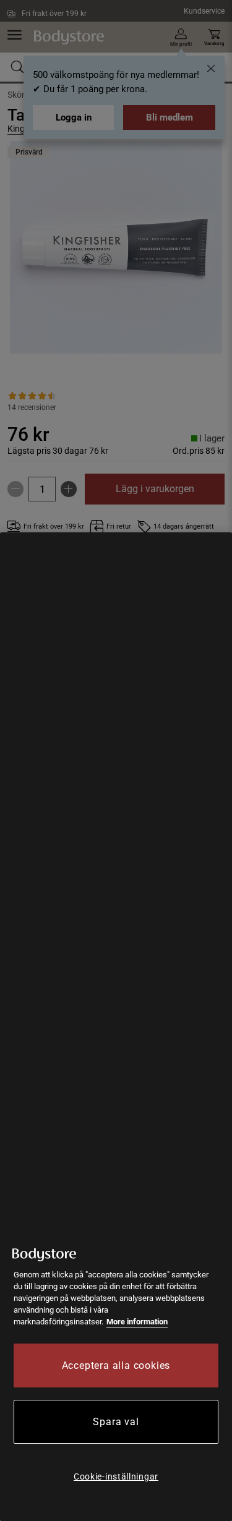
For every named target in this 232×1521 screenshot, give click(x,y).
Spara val (116, 1422)
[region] (116, 1026)
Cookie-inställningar (116, 1476)
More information (137, 1321)
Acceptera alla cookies (116, 1365)
